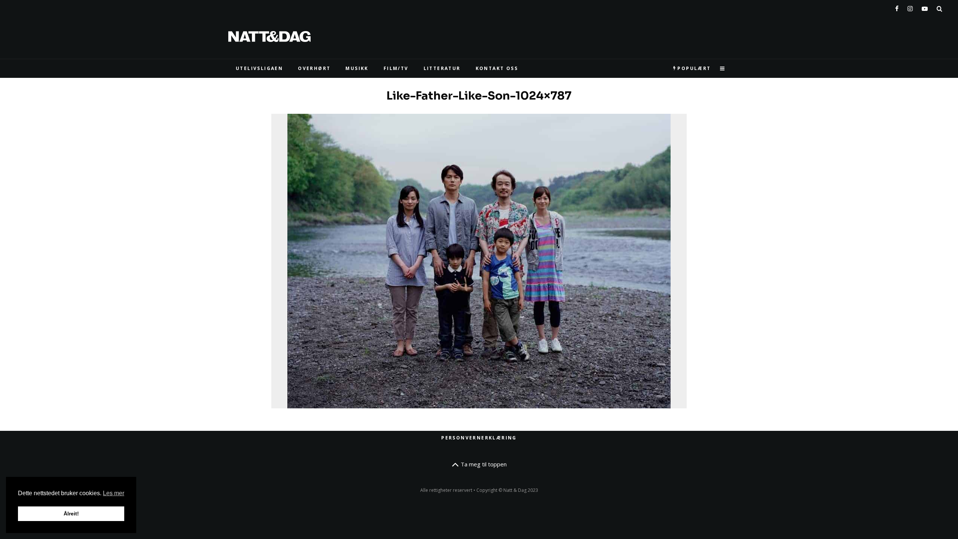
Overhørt (314, 68)
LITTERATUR (442, 68)
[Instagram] (910, 7)
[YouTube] (924, 7)
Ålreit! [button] (71, 514)
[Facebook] (897, 7)
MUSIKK (356, 68)
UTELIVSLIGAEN (259, 68)
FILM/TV (396, 68)
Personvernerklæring (479, 438)
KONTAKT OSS (497, 68)
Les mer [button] (113, 493)
